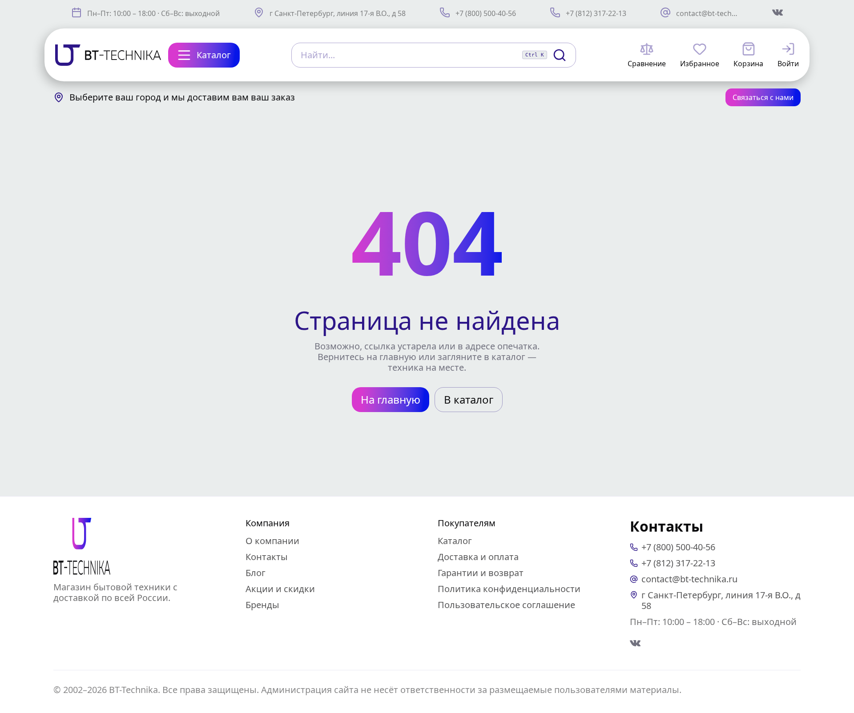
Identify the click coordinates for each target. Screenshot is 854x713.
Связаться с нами (763, 97)
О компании (272, 541)
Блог (256, 573)
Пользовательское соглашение (506, 605)
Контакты (267, 557)
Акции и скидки (280, 589)
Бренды (262, 605)
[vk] (635, 643)
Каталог (455, 541)
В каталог (468, 399)
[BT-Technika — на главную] (81, 546)
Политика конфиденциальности (509, 589)
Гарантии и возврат (481, 573)
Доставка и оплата (478, 557)
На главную (390, 399)
